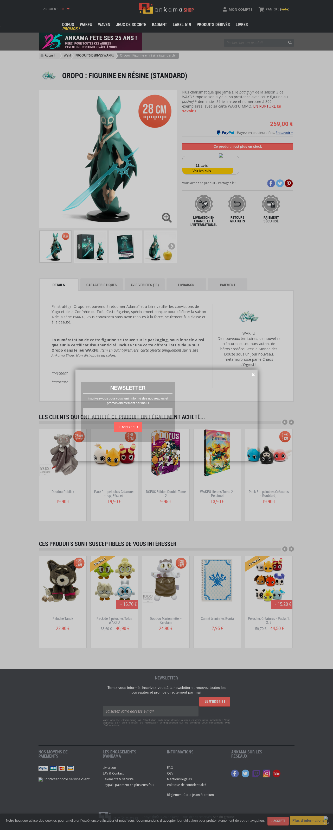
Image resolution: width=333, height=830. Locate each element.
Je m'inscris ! (128, 427)
